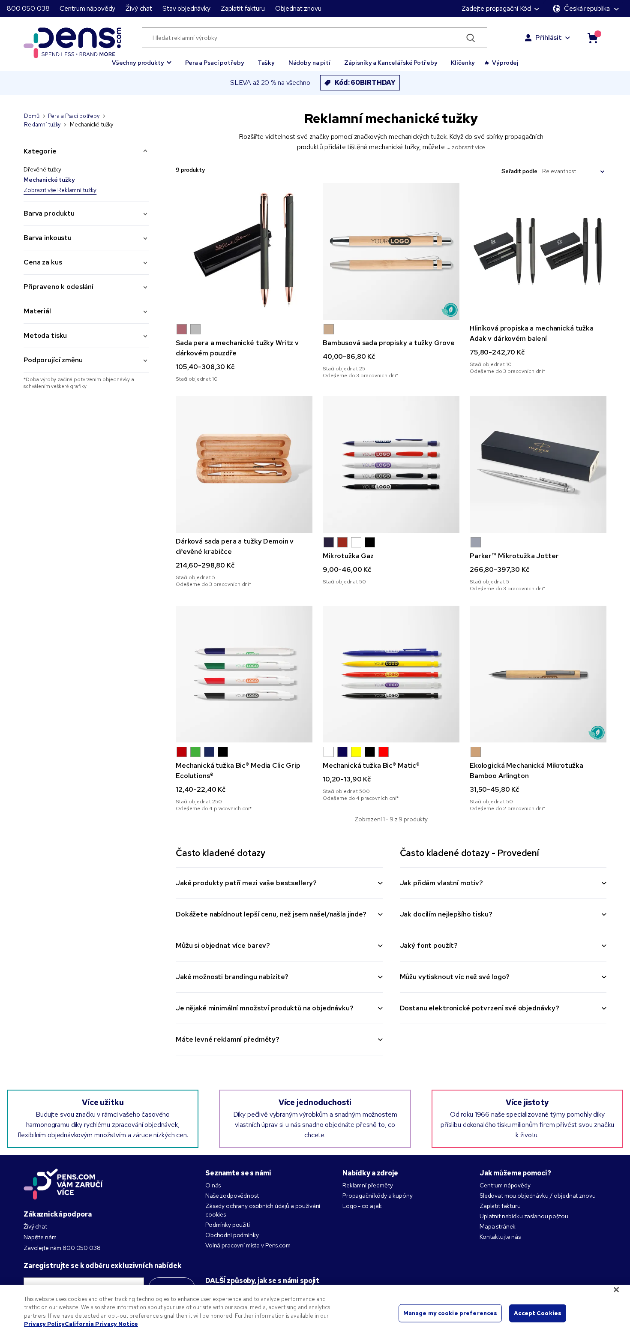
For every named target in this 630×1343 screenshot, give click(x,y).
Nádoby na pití (309, 62)
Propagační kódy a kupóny (377, 1195)
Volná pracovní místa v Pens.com (248, 1245)
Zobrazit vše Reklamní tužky (60, 190)
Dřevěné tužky (42, 169)
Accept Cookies (537, 1313)
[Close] (616, 1289)
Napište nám (40, 1237)
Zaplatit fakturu (243, 8)
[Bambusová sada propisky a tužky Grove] (391, 251)
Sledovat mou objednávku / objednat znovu (537, 1195)
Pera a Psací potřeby (214, 62)
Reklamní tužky (42, 124)
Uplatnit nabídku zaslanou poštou (524, 1216)
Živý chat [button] (139, 8)
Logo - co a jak (362, 1206)
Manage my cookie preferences (450, 1313)
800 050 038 (28, 8)
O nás (213, 1185)
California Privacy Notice (101, 1324)
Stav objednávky (186, 8)
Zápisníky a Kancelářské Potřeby (391, 62)
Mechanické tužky (49, 179)
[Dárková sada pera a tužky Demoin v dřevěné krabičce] (244, 464)
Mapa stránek (498, 1226)
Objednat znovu (298, 8)
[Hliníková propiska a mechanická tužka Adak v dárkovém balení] (538, 251)
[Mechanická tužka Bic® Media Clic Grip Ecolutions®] (244, 674)
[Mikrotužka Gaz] (391, 464)
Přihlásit (548, 37)
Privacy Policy (44, 1324)
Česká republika (587, 8)
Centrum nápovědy (87, 8)
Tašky (266, 62)
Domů (31, 116)
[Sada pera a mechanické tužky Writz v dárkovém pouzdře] (244, 251)
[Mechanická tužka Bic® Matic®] (391, 674)
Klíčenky (463, 62)
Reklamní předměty (367, 1185)
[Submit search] (471, 37)
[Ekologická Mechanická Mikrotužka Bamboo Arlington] (538, 674)
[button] (141, 58)
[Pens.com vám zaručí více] (63, 1184)
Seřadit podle (519, 171)
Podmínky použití (227, 1225)
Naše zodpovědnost (232, 1195)
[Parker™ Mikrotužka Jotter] (538, 464)
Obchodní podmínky (232, 1235)
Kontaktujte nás (500, 1237)
